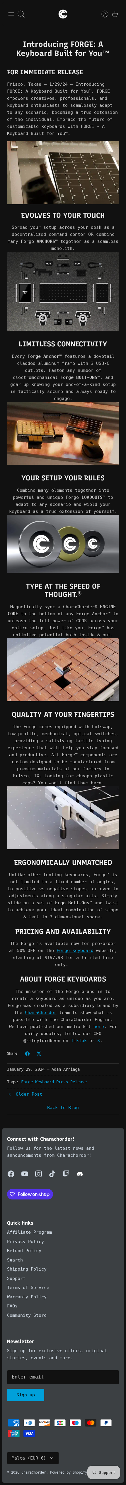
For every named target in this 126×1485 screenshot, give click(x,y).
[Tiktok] (52, 1174)
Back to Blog (63, 1107)
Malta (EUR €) (29, 1458)
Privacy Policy (25, 1241)
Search (15, 1260)
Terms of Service (28, 1287)
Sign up (25, 1395)
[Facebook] (11, 1174)
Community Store (27, 1315)
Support (16, 1278)
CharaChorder (33, 1472)
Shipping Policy (27, 1269)
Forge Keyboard (37, 1082)
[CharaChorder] (63, 14)
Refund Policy (24, 1250)
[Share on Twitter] (39, 1054)
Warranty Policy (27, 1297)
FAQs (12, 1306)
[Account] (102, 14)
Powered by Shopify (68, 1472)
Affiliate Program (29, 1232)
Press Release (71, 1082)
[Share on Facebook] (27, 1054)
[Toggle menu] (11, 14)
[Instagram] (38, 1174)
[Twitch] (66, 1174)
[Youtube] (25, 1174)
